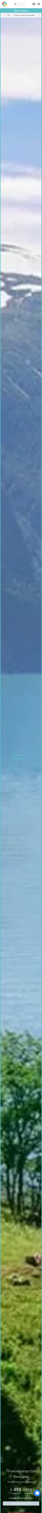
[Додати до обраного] (37, 1468)
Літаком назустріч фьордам (24, 15)
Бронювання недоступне (21, 1504)
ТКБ (8, 15)
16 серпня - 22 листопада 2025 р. (21, 1498)
